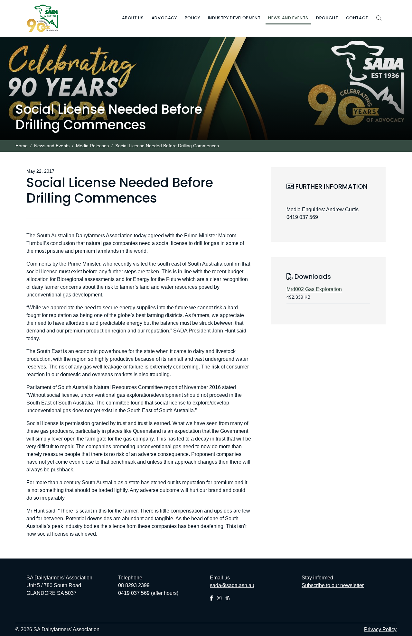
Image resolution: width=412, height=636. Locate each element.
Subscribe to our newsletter (333, 585)
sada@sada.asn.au (232, 585)
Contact (357, 18)
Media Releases (92, 145)
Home (21, 145)
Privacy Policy (380, 629)
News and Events (52, 145)
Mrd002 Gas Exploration (314, 289)
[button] (132, 18)
